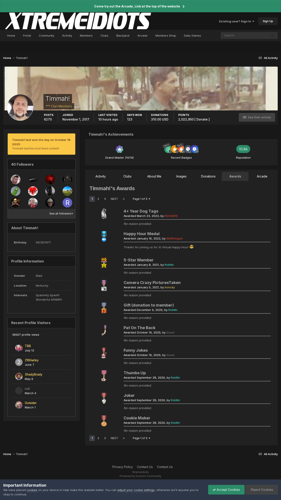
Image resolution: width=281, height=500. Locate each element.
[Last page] (124, 199)
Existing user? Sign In (235, 21)
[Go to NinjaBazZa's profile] (67, 179)
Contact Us (145, 467)
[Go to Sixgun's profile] (15, 202)
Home (11, 35)
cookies (32, 490)
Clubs (104, 35)
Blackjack (123, 35)
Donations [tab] (208, 176)
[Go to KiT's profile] (33, 179)
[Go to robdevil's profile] (50, 179)
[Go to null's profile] (19, 390)
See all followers (60, 213)
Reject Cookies (261, 489)
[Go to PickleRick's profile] (15, 191)
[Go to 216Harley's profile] (19, 362)
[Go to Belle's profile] (33, 191)
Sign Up (268, 21)
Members (86, 35)
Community (46, 35)
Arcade (142, 35)
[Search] (272, 35)
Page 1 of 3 (141, 198)
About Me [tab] (154, 176)
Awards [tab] (235, 176)
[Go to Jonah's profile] (67, 191)
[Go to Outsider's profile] (19, 405)
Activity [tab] (100, 176)
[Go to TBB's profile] (19, 348)
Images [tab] (181, 176)
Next (114, 198)
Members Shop (165, 35)
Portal (27, 35)
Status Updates (252, 35)
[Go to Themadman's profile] (50, 202)
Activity (67, 35)
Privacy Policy (122, 467)
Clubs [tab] (127, 176)
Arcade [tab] (262, 176)
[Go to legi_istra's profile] (15, 179)
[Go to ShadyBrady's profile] (19, 376)
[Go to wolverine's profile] (50, 191)
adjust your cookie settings (136, 490)
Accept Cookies (228, 489)
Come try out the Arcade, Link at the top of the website (137, 6)
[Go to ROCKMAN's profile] (67, 202)
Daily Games (192, 35)
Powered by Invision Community (140, 476)
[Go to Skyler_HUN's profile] (33, 202)
